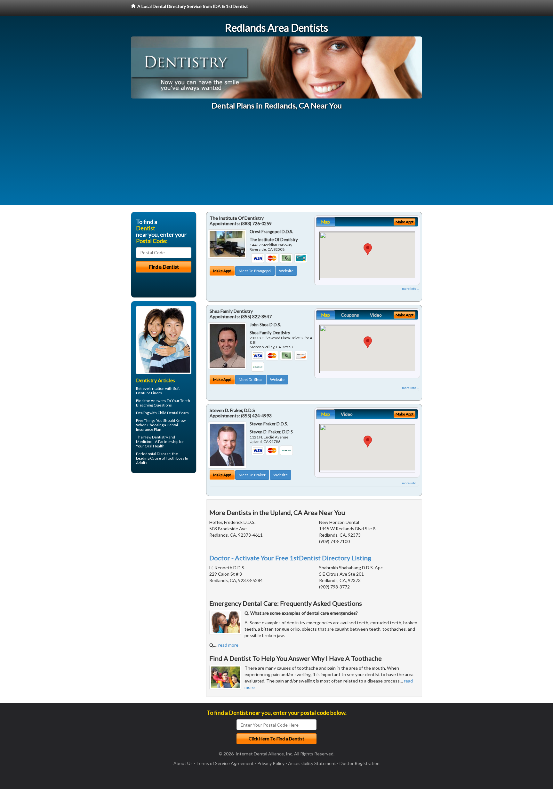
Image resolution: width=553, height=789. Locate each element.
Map (325, 222)
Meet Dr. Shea (250, 379)
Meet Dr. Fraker (252, 474)
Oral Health (154, 446)
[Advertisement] (276, 160)
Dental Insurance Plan (157, 427)
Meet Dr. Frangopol (255, 270)
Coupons (350, 315)
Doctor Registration (360, 763)
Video (376, 315)
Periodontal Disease (153, 453)
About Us (183, 763)
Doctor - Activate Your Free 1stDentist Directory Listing (290, 558)
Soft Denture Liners (158, 390)
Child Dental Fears (173, 412)
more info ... (410, 288)
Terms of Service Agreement (225, 763)
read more (228, 645)
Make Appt (222, 270)
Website (286, 270)
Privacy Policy (271, 763)
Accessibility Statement (312, 763)
